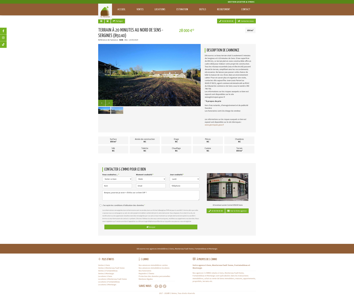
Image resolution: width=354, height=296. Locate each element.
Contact (245, 9)
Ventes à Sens (104, 265)
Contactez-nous (247, 21)
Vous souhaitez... (110, 174)
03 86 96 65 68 (227, 21)
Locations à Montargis (107, 284)
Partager (119, 21)
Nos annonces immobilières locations (154, 268)
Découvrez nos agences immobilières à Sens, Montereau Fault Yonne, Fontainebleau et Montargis (177, 248)
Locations (160, 9)
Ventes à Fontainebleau (108, 270)
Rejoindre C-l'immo (146, 273)
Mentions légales (146, 279)
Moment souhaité (144, 174)
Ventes (140, 9)
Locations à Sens (105, 276)
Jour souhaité (176, 174)
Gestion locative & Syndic (241, 2)
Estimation (182, 9)
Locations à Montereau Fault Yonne (112, 279)
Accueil (122, 9)
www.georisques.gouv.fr (214, 125)
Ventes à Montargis (106, 273)
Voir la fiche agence (238, 211)
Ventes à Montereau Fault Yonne (111, 268)
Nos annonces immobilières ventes (153, 265)
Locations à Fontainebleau (109, 282)
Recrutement (223, 9)
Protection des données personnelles (154, 276)
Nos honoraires (145, 270)
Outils (202, 9)
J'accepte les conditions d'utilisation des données (123, 205)
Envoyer (151, 227)
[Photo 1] (149, 75)
